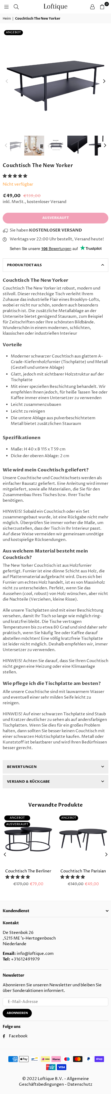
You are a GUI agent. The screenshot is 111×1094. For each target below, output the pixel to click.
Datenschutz (79, 1084)
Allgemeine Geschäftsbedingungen (54, 1081)
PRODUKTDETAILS (24, 265)
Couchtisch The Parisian (83, 871)
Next (104, 81)
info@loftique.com (35, 953)
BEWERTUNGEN (22, 766)
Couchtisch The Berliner (28, 871)
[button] (15, 176)
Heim (7, 19)
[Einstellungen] (92, 7)
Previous (7, 81)
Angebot (13, 32)
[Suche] (16, 7)
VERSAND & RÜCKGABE (28, 781)
